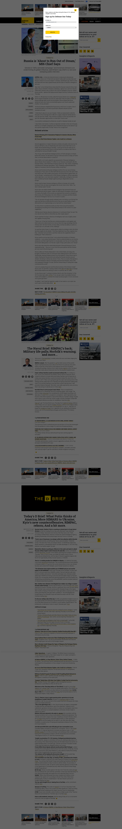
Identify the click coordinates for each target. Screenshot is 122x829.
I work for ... (48, 25)
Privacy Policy (48, 36)
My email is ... (48, 20)
